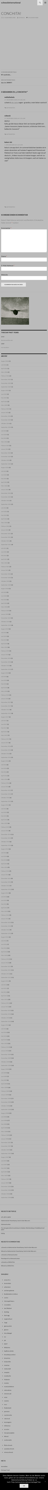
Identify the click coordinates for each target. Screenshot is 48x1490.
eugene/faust (8, 1319)
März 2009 (4, 1087)
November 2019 (6, 618)
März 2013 (4, 911)
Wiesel (3, 1251)
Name (4, 256)
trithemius (7, 1426)
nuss (5, 1404)
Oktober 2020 (5, 581)
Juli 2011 (3, 985)
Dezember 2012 (6, 922)
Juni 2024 (4, 434)
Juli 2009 (3, 1073)
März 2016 (4, 779)
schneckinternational (11, 2)
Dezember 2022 (6, 493)
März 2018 (4, 691)
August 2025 (5, 390)
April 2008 (4, 1128)
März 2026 (4, 372)
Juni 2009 (4, 1076)
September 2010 (6, 1021)
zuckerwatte (8, 1440)
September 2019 (6, 625)
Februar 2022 (5, 526)
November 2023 (6, 456)
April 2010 (4, 1040)
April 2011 (4, 996)
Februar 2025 (5, 409)
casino (6, 1297)
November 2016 (6, 750)
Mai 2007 (4, 1168)
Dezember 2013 (6, 878)
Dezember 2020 (6, 574)
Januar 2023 (4, 489)
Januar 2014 (4, 874)
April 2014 (4, 864)
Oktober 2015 (5, 797)
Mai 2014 (4, 860)
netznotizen (7, 1390)
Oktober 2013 (5, 885)
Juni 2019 (4, 636)
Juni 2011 (4, 988)
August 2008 (5, 1113)
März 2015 (4, 823)
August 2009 (5, 1069)
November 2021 (6, 537)
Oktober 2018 (5, 665)
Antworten (10, 108)
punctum (6, 1411)
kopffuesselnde (9, 1351)
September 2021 (6, 544)
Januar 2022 (4, 530)
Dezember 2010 (6, 1010)
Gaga (5, 1322)
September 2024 (6, 427)
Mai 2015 (4, 816)
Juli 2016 (3, 765)
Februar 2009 (5, 1091)
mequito (6, 1372)
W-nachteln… (8, 73)
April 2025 (4, 401)
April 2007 (4, 1172)
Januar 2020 (4, 614)
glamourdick (8, 1326)
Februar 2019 (5, 651)
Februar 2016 (5, 783)
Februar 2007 (5, 1179)
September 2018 (6, 669)
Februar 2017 (5, 739)
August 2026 (5, 361)
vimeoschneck (8, 1452)
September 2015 (6, 801)
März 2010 (4, 1043)
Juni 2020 (4, 596)
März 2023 (4, 486)
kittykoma (7, 1347)
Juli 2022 (3, 508)
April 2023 (4, 482)
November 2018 (6, 662)
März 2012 (4, 955)
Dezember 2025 (6, 379)
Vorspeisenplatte (9, 1433)
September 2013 (6, 889)
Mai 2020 (4, 599)
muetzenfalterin (9, 1386)
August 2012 (5, 937)
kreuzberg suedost (9, 1354)
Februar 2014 (5, 871)
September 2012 (6, 933)
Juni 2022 (4, 511)
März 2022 (4, 522)
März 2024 (4, 442)
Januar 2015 (4, 830)
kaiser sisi (8, 142)
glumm (6, 1330)
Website (4, 275)
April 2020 (4, 603)
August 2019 (5, 629)
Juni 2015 (4, 812)
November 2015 (6, 794)
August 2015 (5, 805)
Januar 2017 (4, 742)
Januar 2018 (4, 698)
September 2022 (6, 504)
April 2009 (4, 1084)
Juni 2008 (4, 1120)
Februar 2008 (5, 1135)
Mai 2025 (4, 398)
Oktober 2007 (5, 1150)
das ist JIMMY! (8, 81)
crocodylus (7, 1305)
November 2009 (6, 1058)
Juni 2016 (4, 768)
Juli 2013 (3, 897)
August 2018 (5, 673)
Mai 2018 (4, 684)
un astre (6, 1429)
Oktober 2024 (5, 423)
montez (6, 1383)
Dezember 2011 (6, 966)
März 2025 (4, 405)
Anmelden (4, 1466)
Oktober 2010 (5, 1018)
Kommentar (6, 228)
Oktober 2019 (5, 621)
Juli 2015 (3, 809)
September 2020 (6, 585)
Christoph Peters (9, 1301)
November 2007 (6, 1146)
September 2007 (6, 1153)
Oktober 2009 (5, 1062)
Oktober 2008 (5, 1106)
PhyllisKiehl (7, 1408)
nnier (5, 1397)
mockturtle (7, 1376)
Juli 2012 (3, 941)
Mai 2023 (4, 478)
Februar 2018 (5, 695)
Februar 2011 (5, 1003)
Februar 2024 (5, 445)
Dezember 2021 (6, 533)
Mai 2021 (4, 555)
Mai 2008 (4, 1124)
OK (24, 1486)
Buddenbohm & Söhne (11, 1294)
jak (5, 1340)
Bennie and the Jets (7, 340)
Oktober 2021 (5, 541)
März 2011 (4, 999)
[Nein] (45, 1481)
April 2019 (4, 643)
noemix (6, 1401)
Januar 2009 (4, 1095)
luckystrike (7, 1361)
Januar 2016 (4, 786)
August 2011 (5, 981)
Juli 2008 (3, 1117)
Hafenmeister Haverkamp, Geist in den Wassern (15, 1220)
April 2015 (4, 820)
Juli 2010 (3, 1029)
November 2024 (6, 420)
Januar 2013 (4, 919)
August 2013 (5, 893)
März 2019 (4, 647)
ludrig (3, 1233)
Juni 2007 (4, 1164)
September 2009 (6, 1065)
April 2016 (4, 775)
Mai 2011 (4, 992)
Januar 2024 (4, 449)
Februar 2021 (5, 566)
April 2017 (4, 731)
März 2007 (4, 1175)
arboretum (7, 1287)
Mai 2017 (4, 728)
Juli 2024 (3, 431)
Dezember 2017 (6, 702)
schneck (22, 17)
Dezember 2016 (6, 746)
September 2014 (6, 845)
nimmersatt (7, 1394)
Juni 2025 (4, 394)
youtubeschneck (9, 1449)
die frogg (6, 1315)
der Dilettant (8, 1308)
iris (5, 1337)
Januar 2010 (4, 1051)
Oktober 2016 (5, 753)
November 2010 (6, 1014)
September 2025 (6, 387)
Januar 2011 (4, 1007)
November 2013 (6, 882)
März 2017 (4, 735)
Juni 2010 (4, 1032)
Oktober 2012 (5, 930)
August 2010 (5, 1025)
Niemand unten (5, 1224)
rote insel (7, 1418)
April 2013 (4, 908)
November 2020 (6, 577)
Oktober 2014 (5, 841)
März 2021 (4, 563)
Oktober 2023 (5, 460)
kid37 (5, 1344)
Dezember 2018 (6, 658)
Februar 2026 (5, 376)
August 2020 (5, 588)
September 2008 (6, 1109)
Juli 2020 (3, 592)
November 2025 (6, 383)
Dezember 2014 (6, 834)
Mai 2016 (4, 772)
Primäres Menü (45, 2)
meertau (6, 1365)
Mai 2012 (4, 948)
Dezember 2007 (6, 1142)
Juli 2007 (3, 1161)
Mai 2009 (4, 1080)
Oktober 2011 (5, 974)
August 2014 (5, 849)
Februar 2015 (5, 827)
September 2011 (6, 977)
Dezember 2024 (6, 416)
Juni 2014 (4, 856)
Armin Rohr (7, 1283)
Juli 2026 (3, 365)
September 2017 (6, 713)
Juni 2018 (4, 680)
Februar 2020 (5, 610)
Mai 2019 (4, 640)
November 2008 (6, 1102)
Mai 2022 (4, 515)
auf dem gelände (9, 1290)
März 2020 (4, 607)
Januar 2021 (4, 570)
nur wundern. (5, 347)
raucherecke (8, 1415)
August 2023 (5, 467)
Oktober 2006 (5, 1194)
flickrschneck (8, 1445)
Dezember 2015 (6, 790)
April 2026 (4, 368)
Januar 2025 (4, 412)
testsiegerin (7, 1422)
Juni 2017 (4, 724)
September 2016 (6, 757)
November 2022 (6, 497)
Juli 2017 (3, 720)
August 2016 (5, 761)
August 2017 (5, 717)
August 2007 (5, 1157)
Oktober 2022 (5, 500)
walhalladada (9, 97)
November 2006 (6, 1190)
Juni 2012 (4, 944)
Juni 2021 (4, 552)
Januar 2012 (4, 963)
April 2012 (4, 952)
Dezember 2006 (6, 1186)
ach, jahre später (6, 1217)
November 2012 (6, 926)
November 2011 (6, 970)
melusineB (7, 1369)
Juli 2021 (3, 548)
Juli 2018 (3, 676)
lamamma (7, 1358)
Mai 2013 (4, 904)
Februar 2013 (5, 915)
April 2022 (4, 519)
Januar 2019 (4, 654)
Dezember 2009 (6, 1054)
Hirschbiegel (8, 1333)
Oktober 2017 (5, 709)
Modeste (7, 1379)
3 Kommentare (33, 17)
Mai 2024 (4, 438)
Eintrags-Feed (5, 1470)
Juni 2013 (4, 900)
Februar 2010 (5, 1047)
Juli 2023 (3, 471)
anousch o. (7, 1280)
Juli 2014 (3, 853)
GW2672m (11, 1262)
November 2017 (6, 706)
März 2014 (4, 867)
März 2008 (4, 1131)
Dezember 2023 (6, 453)
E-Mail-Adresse (7, 265)
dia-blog (6, 1312)
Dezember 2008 (6, 1098)
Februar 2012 (5, 959)
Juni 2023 (4, 475)
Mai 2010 (4, 1036)
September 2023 (6, 464)
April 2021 (4, 559)
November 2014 (6, 838)
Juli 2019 (3, 632)
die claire (14, 102)
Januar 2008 (4, 1139)
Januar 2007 (4, 1183)
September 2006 (6, 1197)
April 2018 (4, 687)
